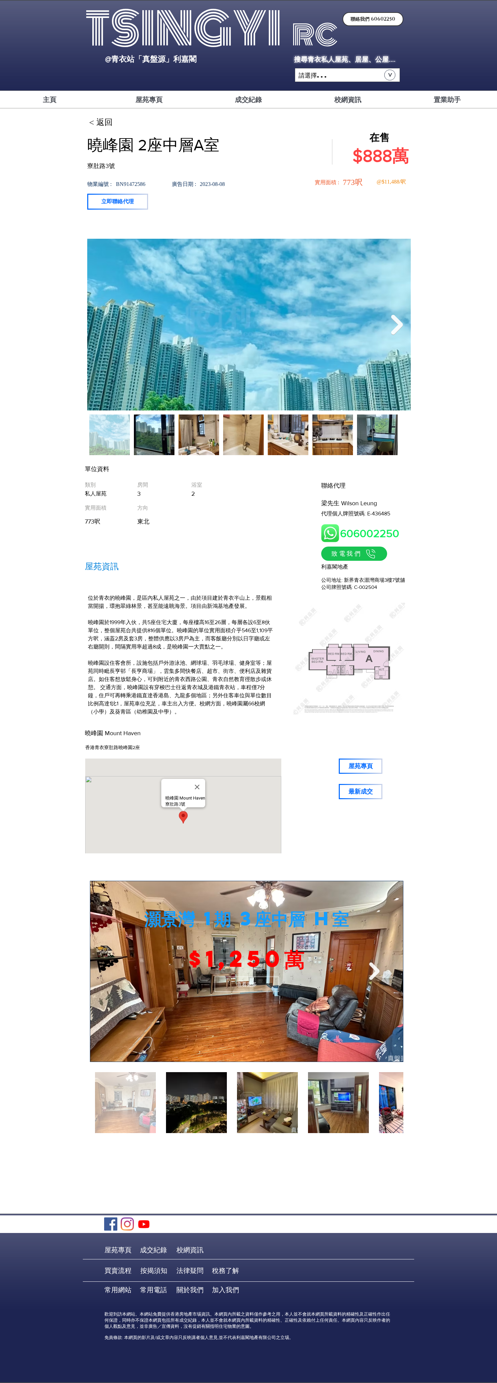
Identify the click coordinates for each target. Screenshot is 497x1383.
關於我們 (190, 1290)
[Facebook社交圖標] (110, 1224)
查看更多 (247, 984)
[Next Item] (397, 325)
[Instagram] (127, 1224)
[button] (347, 75)
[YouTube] (143, 1224)
